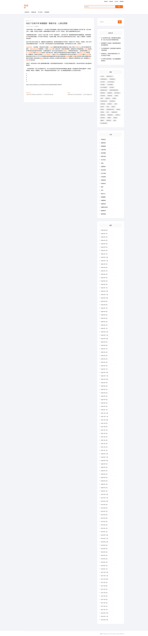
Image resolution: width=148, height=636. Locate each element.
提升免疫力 (117, 92)
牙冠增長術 (79, 54)
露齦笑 (41, 58)
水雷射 (51, 47)
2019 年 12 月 (104, 494)
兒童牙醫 (103, 149)
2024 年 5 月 (104, 315)
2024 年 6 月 (104, 311)
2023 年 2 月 (104, 365)
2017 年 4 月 (104, 599)
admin (31, 26)
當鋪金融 (111, 1)
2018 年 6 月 (104, 552)
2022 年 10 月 (104, 379)
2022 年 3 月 (104, 403)
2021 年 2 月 (104, 447)
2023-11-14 (30, 20)
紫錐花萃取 (39, 52)
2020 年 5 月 (104, 477)
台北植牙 (112, 87)
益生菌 (102, 106)
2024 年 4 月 (104, 318)
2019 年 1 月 (104, 531)
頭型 (115, 120)
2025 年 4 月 (104, 281)
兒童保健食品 (104, 79)
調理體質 (103, 197)
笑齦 (73, 56)
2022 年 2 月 (104, 406)
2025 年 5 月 (104, 277)
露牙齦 (115, 117)
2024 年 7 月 (104, 308)
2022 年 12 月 (104, 372)
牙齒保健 (103, 176)
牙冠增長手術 (104, 101)
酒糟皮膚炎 (110, 114)
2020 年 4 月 (104, 481)
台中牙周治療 (111, 81)
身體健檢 (103, 200)
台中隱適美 (110, 84)
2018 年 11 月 (104, 538)
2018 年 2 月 (104, 565)
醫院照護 (103, 214)
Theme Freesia (112, 633)
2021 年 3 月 (104, 443)
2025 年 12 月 (104, 257)
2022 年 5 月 (104, 396)
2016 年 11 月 (104, 616)
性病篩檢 (31, 52)
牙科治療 (103, 173)
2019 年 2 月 (104, 528)
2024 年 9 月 (104, 301)
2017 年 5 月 (104, 596)
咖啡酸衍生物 (104, 90)
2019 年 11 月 (104, 498)
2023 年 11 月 (104, 335)
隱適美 (109, 117)
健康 (26, 5)
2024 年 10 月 (104, 298)
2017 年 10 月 (104, 579)
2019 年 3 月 (104, 525)
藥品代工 (103, 193)
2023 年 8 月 (104, 345)
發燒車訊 (106, 1)
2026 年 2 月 (104, 250)
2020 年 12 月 (104, 454)
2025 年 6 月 (104, 274)
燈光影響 (103, 170)
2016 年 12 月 (104, 613)
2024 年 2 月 (104, 325)
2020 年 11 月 (104, 457)
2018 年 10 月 (104, 542)
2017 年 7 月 (104, 589)
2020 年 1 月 (104, 491)
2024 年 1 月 (104, 328)
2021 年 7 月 (104, 430)
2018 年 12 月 (104, 535)
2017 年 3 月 (104, 603)
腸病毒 (118, 109)
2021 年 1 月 (104, 450)
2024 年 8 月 (104, 304)
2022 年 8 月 (104, 386)
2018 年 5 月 (104, 555)
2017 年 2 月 (104, 606)
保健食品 (103, 139)
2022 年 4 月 (104, 399)
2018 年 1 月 (104, 569)
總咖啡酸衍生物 (110, 109)
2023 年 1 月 (104, 369)
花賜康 (102, 112)
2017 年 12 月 (104, 572)
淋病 (102, 98)
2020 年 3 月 (104, 484)
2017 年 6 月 (104, 592)
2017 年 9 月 (104, 582)
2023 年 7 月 (104, 349)
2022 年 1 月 (104, 410)
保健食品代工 (110, 76)
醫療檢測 (103, 210)
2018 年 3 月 (104, 562)
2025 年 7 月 (104, 271)
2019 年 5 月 (104, 518)
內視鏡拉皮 (78, 47)
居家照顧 (103, 153)
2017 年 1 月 (104, 609)
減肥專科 (103, 166)
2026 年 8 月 (104, 230)
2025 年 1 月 (104, 288)
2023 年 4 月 (104, 359)
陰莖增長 (103, 117)
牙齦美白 (65, 51)
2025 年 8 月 (104, 267)
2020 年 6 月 (104, 474)
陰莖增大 (118, 114)
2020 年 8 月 (104, 467)
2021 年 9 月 (104, 423)
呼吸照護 (67, 56)
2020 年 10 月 (104, 460)
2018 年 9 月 (104, 545)
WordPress (121, 633)
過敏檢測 (103, 114)
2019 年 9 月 (104, 504)
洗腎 (56, 54)
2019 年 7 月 (104, 511)
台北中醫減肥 (47, 54)
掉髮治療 (103, 156)
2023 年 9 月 (104, 342)
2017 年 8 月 (104, 586)
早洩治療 (103, 95)
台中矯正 (103, 84)
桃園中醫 (110, 95)
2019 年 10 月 (104, 501)
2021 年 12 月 (104, 413)
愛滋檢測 (103, 92)
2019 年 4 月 (104, 521)
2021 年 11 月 (104, 416)
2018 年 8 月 (104, 548)
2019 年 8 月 (104, 508)
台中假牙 (103, 81)
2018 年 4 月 (104, 559)
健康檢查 (103, 143)
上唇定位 (50, 49)
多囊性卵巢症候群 (34, 49)
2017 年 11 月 (104, 575)
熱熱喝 (114, 98)
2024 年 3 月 (104, 321)
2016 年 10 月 (104, 620)
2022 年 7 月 (104, 389)
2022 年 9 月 (104, 382)
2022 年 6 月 (104, 393)
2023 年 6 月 (104, 352)
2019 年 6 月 (104, 515)
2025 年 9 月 (104, 264)
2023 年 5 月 (104, 355)
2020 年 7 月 (104, 470)
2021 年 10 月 (104, 420)
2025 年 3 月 (104, 284)
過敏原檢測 (29, 47)
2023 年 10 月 (104, 338)
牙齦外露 (103, 103)
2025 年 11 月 (104, 260)
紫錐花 (86, 49)
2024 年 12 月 (104, 291)
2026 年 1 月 (104, 254)
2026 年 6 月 (104, 237)
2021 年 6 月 (104, 433)
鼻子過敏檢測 (104, 123)
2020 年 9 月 (104, 464)
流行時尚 (116, 1)
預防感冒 (109, 120)
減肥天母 (108, 98)
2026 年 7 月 (104, 233)
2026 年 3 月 (104, 247)
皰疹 (116, 103)
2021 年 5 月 (104, 437)
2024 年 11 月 (104, 294)
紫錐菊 (102, 109)
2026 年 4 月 (104, 244)
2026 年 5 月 (104, 240)
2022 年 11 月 (104, 376)
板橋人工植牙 (82, 52)
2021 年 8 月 (104, 426)
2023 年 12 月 (104, 332)
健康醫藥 (121, 1)
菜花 (108, 112)
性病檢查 (87, 54)
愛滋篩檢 (110, 92)
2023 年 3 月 (104, 362)
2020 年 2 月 (104, 487)
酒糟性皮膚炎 (104, 207)
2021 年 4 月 (104, 440)
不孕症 (102, 76)
